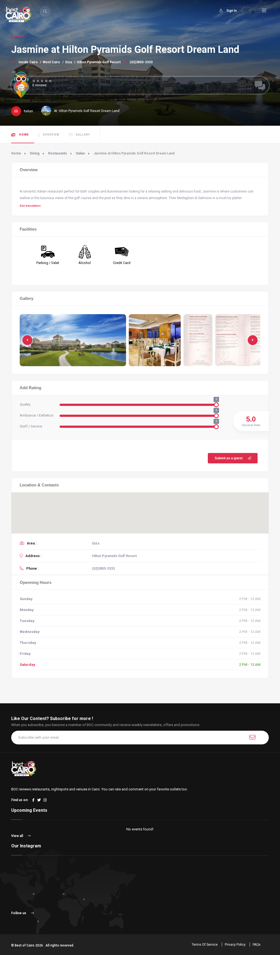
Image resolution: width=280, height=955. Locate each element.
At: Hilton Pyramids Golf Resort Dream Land (86, 111)
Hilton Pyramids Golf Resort (99, 62)
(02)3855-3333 (141, 62)
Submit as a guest (229, 458)
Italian (80, 153)
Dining (34, 153)
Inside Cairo (28, 62)
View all (17, 836)
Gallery (82, 134)
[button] (253, 340)
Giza (68, 62)
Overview (51, 134)
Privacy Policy (235, 945)
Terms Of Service (205, 945)
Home (23, 134)
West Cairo (51, 62)
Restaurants (57, 153)
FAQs (257, 945)
